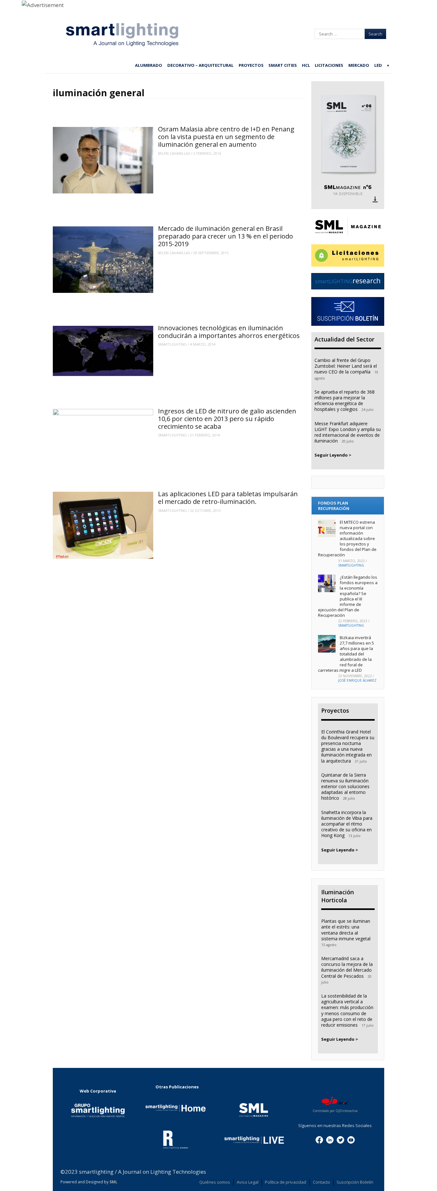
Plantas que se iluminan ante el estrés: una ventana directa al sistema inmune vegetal (345, 930)
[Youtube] (351, 1139)
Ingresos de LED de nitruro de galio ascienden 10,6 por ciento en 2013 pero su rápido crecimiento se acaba (227, 419)
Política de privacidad (285, 1182)
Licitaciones (329, 65)
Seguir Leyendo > (332, 455)
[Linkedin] (330, 1139)
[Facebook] (319, 1139)
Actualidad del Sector (344, 339)
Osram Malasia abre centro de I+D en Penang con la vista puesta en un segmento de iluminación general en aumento (226, 137)
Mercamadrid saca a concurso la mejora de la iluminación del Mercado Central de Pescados (347, 967)
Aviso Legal (247, 1182)
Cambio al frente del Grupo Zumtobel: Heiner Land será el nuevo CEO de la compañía (345, 366)
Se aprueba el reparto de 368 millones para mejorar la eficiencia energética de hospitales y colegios (344, 400)
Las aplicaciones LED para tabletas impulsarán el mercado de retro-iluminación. (228, 498)
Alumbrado (148, 65)
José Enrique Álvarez (357, 680)
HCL (306, 65)
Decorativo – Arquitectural (200, 65)
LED (378, 65)
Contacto (321, 1182)
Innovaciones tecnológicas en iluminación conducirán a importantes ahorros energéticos (229, 332)
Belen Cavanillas (174, 153)
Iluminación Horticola (337, 896)
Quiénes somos (214, 1182)
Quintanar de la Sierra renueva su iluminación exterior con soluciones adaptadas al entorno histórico (345, 786)
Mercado (358, 65)
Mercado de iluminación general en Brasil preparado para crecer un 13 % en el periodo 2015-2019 (225, 236)
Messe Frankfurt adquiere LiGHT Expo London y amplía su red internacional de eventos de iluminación (347, 432)
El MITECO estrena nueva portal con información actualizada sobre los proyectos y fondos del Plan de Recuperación (347, 538)
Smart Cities (282, 65)
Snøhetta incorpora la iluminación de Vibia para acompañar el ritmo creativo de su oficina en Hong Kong (346, 824)
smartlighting (172, 344)
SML (113, 1182)
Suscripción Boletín (355, 1182)
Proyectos (251, 65)
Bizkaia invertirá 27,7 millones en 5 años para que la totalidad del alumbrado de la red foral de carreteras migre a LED (346, 654)
